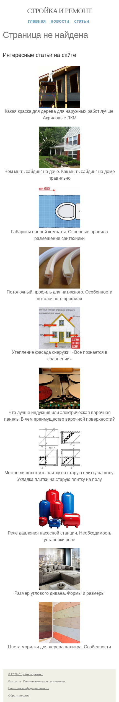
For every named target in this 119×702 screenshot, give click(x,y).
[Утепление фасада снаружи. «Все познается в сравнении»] (59, 345)
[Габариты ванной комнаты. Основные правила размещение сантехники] (59, 225)
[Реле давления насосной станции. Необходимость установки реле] (59, 526)
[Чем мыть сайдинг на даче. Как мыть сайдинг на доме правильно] (59, 164)
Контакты (14, 681)
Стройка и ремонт (59, 10)
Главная (37, 21)
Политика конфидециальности (28, 688)
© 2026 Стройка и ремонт (25, 674)
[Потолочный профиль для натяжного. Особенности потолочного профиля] (59, 285)
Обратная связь (18, 695)
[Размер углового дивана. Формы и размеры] (59, 586)
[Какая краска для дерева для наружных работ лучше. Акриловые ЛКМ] (59, 104)
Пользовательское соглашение (44, 681)
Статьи (81, 21)
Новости (60, 21)
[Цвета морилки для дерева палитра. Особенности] (59, 640)
